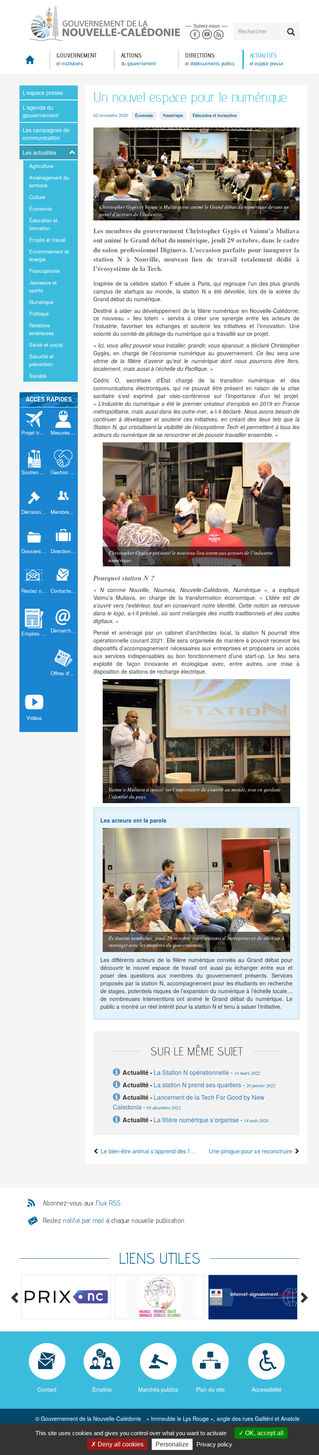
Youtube (207, 35)
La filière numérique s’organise (196, 1119)
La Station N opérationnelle (191, 1072)
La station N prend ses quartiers (197, 1084)
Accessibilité (267, 1389)
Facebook (194, 35)
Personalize (172, 1444)
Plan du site (210, 1389)
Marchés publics (158, 1389)
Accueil (34, 62)
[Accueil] (89, 22)
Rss (219, 35)
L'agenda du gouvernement (40, 111)
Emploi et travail (47, 239)
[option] (66, 1297)
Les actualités (39, 152)
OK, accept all (264, 1433)
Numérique (41, 302)
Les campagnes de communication (46, 133)
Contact (46, 1389)
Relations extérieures (41, 329)
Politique (39, 313)
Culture (37, 197)
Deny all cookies (120, 1444)
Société (37, 375)
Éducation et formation (43, 224)
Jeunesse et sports (43, 286)
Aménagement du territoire (49, 181)
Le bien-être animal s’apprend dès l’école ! (147, 1151)
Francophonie (44, 270)
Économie (40, 208)
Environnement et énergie (49, 255)
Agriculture (41, 165)
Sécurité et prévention (41, 360)
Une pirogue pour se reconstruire (251, 1151)
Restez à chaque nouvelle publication (113, 1220)
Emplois (102, 1389)
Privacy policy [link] (214, 1444)
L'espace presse (43, 92)
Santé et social (46, 344)
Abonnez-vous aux (82, 1203)
